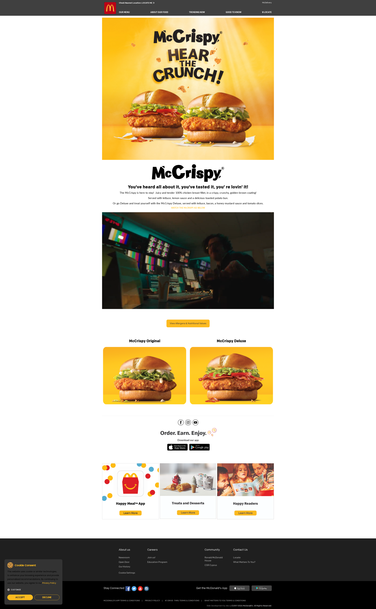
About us (124, 549)
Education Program (157, 562)
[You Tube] (140, 588)
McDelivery (267, 3)
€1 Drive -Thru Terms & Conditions (182, 601)
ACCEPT (20, 597)
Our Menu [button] (124, 12)
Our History (124, 566)
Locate (236, 557)
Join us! (151, 557)
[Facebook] (128, 588)
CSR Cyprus (211, 565)
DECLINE (46, 597)
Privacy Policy (152, 601)
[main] (188, 267)
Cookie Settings (127, 572)
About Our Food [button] (159, 12)
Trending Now (197, 12)
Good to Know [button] (233, 12)
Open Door (124, 562)
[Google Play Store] (262, 588)
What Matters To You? (244, 562)
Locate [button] (267, 12)
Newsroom (124, 557)
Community (212, 549)
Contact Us (240, 549)
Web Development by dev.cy (219, 606)
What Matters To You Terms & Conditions (225, 601)
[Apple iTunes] (239, 588)
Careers (152, 549)
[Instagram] (146, 588)
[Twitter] (134, 588)
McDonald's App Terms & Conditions (122, 601)
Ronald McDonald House (214, 559)
